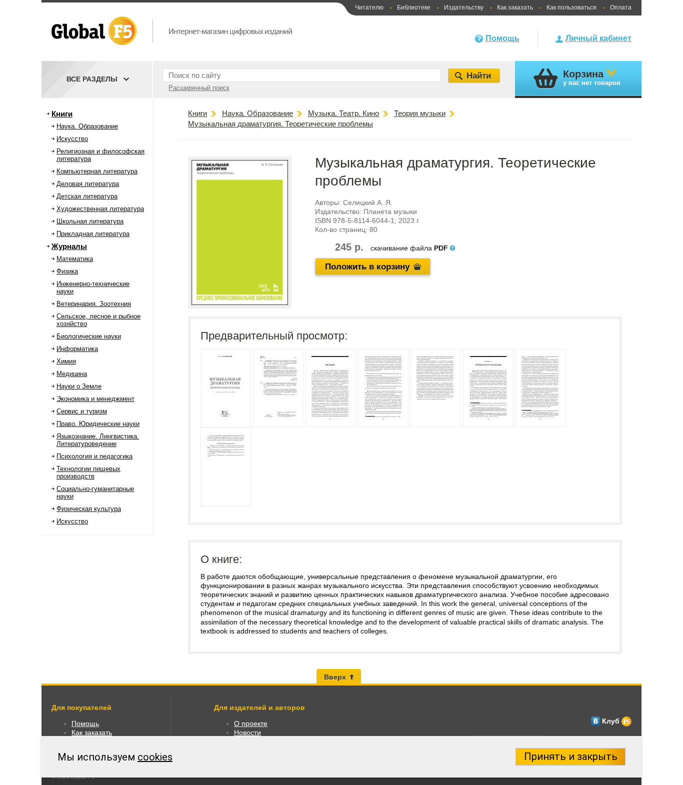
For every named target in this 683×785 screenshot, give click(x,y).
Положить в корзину (367, 267)
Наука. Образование (87, 126)
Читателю (369, 7)
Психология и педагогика (94, 456)
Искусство (72, 138)
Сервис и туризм (81, 411)
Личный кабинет (599, 38)
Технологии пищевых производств (88, 472)
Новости (247, 732)
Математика (74, 258)
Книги (62, 114)
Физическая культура (88, 508)
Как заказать (515, 7)
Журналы (69, 246)
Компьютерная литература (97, 171)
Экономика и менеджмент (95, 398)
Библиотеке (413, 7)
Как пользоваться (571, 7)
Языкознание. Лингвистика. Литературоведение (97, 440)
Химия (66, 361)
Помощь (503, 38)
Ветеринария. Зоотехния (93, 304)
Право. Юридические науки (98, 424)
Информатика (77, 348)
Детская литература (87, 196)
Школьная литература (90, 221)
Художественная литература (100, 208)
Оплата (621, 7)
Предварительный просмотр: (274, 336)
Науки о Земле (79, 386)
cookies (155, 757)
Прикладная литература (93, 234)
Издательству (464, 7)
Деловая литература (87, 184)
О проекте (251, 724)
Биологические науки (88, 336)
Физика (67, 271)
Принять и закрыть (571, 756)
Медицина (71, 374)
